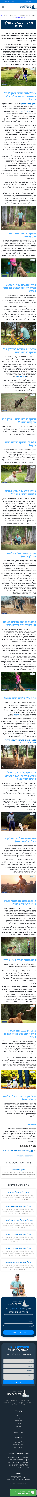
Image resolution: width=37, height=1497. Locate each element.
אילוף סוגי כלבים (18, 1442)
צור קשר (18, 1424)
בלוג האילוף (18, 1421)
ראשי (18, 1415)
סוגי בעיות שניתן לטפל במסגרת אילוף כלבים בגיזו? (18, 1151)
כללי (18, 1429)
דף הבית (33, 15)
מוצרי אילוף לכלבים (18, 1445)
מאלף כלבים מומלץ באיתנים (18, 1192)
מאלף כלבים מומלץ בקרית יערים (18, 1248)
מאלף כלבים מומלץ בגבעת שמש (18, 1206)
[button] (3, 7)
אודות (18, 1418)
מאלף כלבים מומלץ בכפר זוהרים (18, 1234)
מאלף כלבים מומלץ (25, 15)
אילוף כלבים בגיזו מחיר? (25, 1156)
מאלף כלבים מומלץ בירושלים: (18, 1453)
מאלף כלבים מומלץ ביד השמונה (18, 1262)
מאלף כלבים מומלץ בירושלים (10, 15)
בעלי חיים (18, 1426)
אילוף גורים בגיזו (18, 1169)
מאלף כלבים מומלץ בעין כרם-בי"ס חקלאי (18, 1220)
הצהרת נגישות (18, 1432)
